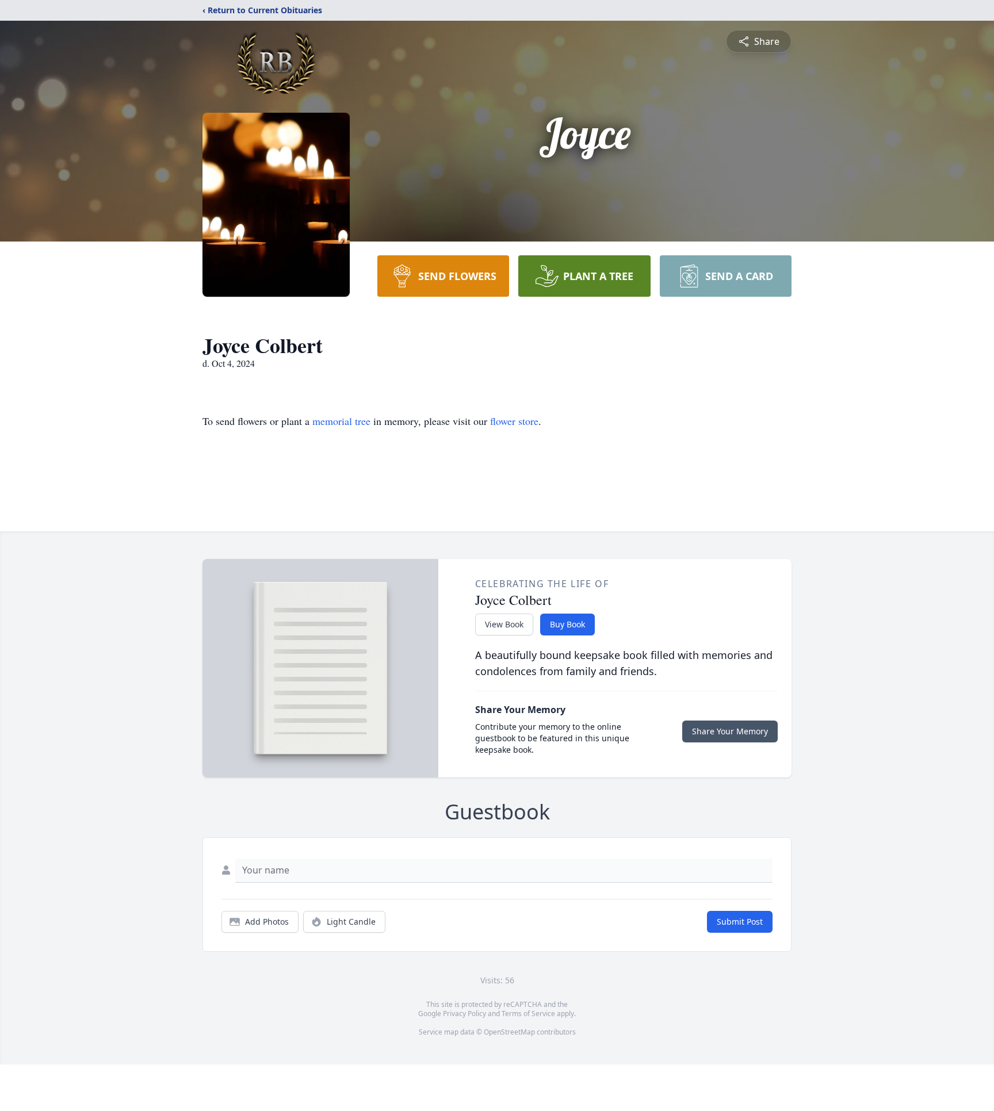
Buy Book (567, 624)
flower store (514, 421)
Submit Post (740, 921)
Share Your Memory (730, 731)
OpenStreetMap (509, 1032)
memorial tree (341, 421)
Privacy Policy (464, 1013)
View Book (504, 624)
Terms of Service (528, 1013)
